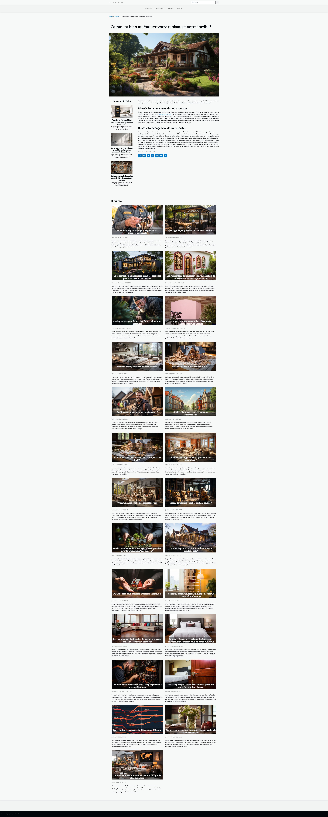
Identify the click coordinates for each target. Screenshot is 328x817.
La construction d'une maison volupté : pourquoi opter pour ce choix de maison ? (137, 277)
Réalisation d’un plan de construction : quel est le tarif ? (137, 458)
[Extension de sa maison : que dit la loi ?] (190, 356)
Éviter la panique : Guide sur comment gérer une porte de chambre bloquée (191, 686)
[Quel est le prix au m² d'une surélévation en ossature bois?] (190, 538)
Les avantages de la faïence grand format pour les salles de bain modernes (122, 150)
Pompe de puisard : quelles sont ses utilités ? (191, 502)
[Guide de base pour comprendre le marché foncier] (137, 583)
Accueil (111, 17)
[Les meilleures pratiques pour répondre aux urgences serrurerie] (137, 220)
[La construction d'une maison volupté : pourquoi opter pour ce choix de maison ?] (137, 265)
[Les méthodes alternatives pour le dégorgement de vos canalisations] (137, 674)
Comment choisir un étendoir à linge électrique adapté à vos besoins (191, 595)
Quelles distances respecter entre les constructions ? (190, 413)
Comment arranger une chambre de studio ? (137, 366)
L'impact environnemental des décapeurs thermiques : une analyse (191, 322)
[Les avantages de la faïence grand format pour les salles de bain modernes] (121, 139)
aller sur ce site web (165, 114)
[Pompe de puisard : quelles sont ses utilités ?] (190, 492)
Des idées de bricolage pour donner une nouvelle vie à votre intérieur (191, 731)
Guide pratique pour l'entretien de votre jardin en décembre (137, 322)
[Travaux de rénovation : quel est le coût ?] (137, 492)
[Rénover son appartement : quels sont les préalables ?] (190, 447)
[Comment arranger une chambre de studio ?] (137, 356)
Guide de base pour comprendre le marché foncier (137, 593)
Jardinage (148, 8)
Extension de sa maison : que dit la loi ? (191, 366)
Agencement (160, 8)
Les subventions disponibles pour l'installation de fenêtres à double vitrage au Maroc (191, 277)
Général (180, 8)
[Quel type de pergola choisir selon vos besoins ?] (190, 220)
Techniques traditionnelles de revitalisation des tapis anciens (122, 178)
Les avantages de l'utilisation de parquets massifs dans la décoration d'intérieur (137, 640)
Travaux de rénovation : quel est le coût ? (137, 502)
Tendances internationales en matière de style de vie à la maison (137, 776)
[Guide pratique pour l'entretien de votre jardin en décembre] (137, 311)
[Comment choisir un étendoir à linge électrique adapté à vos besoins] (190, 583)
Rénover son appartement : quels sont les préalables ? (191, 458)
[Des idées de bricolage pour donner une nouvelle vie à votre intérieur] (190, 719)
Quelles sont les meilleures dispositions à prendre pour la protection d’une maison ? (137, 549)
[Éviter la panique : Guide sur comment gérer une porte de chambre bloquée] (190, 674)
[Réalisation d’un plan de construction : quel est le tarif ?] (137, 447)
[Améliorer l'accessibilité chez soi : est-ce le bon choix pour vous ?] (121, 111)
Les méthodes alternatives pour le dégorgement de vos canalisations (137, 686)
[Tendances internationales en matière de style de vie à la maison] (137, 765)
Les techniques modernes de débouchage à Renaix (137, 729)
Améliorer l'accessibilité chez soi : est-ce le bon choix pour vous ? (122, 122)
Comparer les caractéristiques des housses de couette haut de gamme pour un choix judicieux (191, 640)
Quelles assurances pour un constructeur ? (137, 412)
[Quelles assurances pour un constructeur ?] (137, 401)
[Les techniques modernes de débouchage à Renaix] (137, 719)
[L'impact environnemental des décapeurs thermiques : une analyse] (190, 311)
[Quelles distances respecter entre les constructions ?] (190, 401)
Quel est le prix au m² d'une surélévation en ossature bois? (191, 549)
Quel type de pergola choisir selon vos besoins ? (191, 230)
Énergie (170, 8)
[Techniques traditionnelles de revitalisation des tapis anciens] (121, 167)
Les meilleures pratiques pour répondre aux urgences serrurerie (137, 231)
